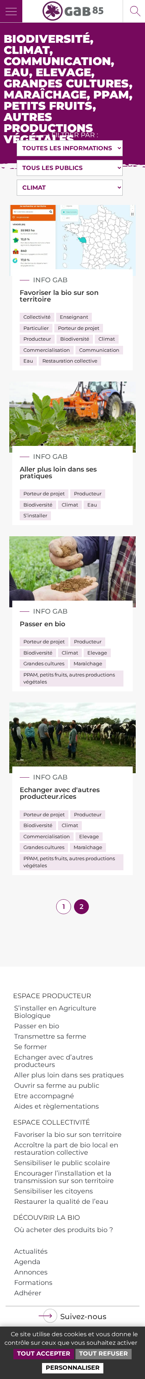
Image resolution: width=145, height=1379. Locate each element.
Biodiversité (74, 339)
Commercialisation (46, 350)
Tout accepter (43, 1353)
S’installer (35, 515)
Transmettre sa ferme (50, 1036)
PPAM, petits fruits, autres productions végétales (69, 678)
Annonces (31, 1272)
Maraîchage (88, 663)
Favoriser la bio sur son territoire (68, 1135)
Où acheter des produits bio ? (63, 1230)
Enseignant (74, 317)
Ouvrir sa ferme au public (56, 1085)
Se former (30, 1047)
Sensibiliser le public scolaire (62, 1163)
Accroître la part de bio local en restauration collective (66, 1149)
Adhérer (27, 1293)
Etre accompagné (44, 1096)
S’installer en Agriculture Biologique (55, 1012)
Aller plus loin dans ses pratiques (69, 1075)
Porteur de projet (78, 328)
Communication (99, 350)
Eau (28, 361)
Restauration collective (69, 361)
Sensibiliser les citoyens (53, 1191)
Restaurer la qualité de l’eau (61, 1202)
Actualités (31, 1251)
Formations (33, 1283)
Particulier (36, 328)
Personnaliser (73, 1367)
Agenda (27, 1262)
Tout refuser (103, 1353)
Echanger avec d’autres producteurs (53, 1061)
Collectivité (37, 317)
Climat (107, 339)
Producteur (37, 339)
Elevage (97, 653)
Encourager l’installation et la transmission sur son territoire (64, 1177)
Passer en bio (36, 1026)
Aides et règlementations (56, 1106)
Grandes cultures (43, 663)
